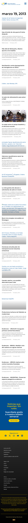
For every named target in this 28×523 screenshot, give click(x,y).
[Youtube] (18, 436)
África (5, 476)
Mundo (5, 489)
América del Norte (8, 481)
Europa (5, 485)
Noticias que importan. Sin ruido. (14, 406)
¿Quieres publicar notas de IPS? (11, 456)
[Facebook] (5, 436)
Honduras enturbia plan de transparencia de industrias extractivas (11, 248)
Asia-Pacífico (7, 483)
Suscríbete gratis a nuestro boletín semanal (14, 414)
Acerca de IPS (7, 448)
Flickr (5, 469)
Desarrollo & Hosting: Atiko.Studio (14, 517)
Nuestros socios (7, 450)
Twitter (5, 465)
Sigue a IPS (6, 461)
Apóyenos (6, 454)
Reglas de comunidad (9, 471)
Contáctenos (7, 452)
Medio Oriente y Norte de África (11, 487)
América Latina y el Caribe (10, 478)
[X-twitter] (10, 436)
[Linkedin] (22, 436)
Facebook (6, 467)
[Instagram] (14, 436)
